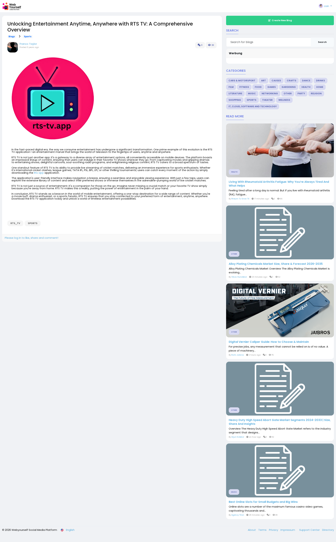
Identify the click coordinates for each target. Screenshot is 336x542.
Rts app (39, 173)
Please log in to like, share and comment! (31, 238)
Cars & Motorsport (242, 80)
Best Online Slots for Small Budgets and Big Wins (263, 502)
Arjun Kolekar (237, 436)
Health (306, 87)
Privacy (274, 530)
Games (271, 87)
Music (252, 93)
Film (231, 87)
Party (301, 93)
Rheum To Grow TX (240, 198)
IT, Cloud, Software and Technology (253, 106)
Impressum (288, 530)
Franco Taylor (28, 44)
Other (288, 93)
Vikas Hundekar (239, 276)
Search (322, 42)
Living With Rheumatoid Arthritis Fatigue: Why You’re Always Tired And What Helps (279, 184)
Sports (27, 36)
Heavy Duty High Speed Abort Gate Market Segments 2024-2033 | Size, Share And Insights (280, 422)
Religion (316, 93)
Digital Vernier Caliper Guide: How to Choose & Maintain (269, 342)
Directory (328, 530)
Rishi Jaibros (237, 354)
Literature (235, 93)
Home (319, 87)
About (252, 530)
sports (32, 223)
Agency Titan (237, 514)
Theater (267, 100)
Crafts (291, 80)
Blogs (12, 36)
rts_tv (15, 223)
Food (258, 87)
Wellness (284, 100)
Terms (262, 530)
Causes (276, 80)
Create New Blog (282, 20)
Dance (306, 80)
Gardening (289, 87)
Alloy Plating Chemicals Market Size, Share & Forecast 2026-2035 (276, 264)
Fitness (244, 87)
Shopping (235, 100)
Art (263, 80)
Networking (270, 93)
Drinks (320, 80)
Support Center (309, 530)
